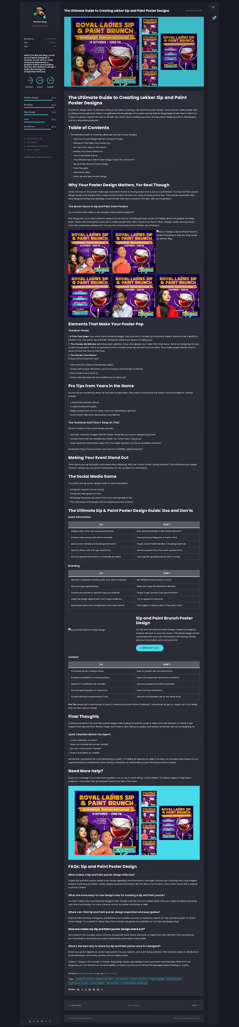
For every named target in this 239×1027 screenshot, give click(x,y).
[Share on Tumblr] (86, 990)
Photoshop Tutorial (78, 983)
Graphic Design (157, 978)
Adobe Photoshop (84, 978)
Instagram (75, 489)
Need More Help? (82, 172)
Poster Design (93, 973)
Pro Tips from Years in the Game (90, 147)
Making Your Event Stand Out (88, 151)
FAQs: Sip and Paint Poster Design (90, 176)
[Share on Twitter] (82, 990)
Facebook (75, 493)
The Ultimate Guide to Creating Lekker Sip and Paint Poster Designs (103, 134)
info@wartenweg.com (190, 1018)
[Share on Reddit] (94, 990)
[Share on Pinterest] (98, 990)
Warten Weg (39, 21)
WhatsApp (75, 497)
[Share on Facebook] (78, 990)
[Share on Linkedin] (90, 990)
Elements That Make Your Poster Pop (92, 143)
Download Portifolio (37, 157)
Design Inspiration (104, 978)
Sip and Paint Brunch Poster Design (91, 164)
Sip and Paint (113, 983)
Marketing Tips (174, 978)
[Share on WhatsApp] (102, 990)
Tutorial (82, 973)
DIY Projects (122, 978)
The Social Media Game (85, 155)
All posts (134, 1005)
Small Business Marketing (134, 983)
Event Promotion (138, 978)
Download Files (150, 648)
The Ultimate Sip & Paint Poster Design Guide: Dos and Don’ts (104, 159)
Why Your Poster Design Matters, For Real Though (98, 139)
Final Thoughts (81, 168)
